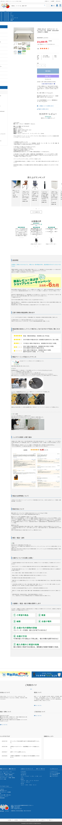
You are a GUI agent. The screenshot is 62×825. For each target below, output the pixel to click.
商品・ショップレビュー (54, 776)
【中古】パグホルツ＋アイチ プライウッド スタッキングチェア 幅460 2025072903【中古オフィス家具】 (25, 194)
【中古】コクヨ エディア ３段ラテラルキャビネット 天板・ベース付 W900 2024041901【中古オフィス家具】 (54, 194)
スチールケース (23, 774)
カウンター (2, 774)
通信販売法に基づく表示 (34, 820)
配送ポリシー (51, 820)
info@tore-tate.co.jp (18, 808)
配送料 (41, 44)
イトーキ (22, 783)
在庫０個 (12, 19)
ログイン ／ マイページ (4, 796)
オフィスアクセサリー (4, 777)
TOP (1, 12)
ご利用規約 (16, 820)
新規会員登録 (2, 797)
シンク (40, 776)
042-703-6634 (17, 806)
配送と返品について (3, 790)
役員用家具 (10, 774)
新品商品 (13, 777)
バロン (27, 780)
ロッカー (13, 773)
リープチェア (27, 776)
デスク (10, 771)
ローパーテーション (9, 776)
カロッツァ (28, 781)
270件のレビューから (35, 224)
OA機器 (9, 777)
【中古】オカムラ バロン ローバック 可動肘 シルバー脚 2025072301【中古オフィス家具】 (35, 194)
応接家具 (6, 774)
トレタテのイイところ (54, 771)
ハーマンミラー (23, 771)
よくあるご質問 (2, 794)
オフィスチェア (5, 771)
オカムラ (11, 15)
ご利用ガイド (47, 1)
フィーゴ (31, 780)
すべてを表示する (36, 212)
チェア (1, 771)
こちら (49, 92)
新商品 (11, 20)
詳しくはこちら (38, 705)
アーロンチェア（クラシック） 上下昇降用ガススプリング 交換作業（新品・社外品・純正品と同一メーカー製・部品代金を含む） (45, 195)
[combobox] (28, 5)
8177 (11, 12)
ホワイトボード (2, 776)
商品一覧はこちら (13, 768)
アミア (22, 776)
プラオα (30, 784)
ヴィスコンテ (36, 780)
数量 (38, 63)
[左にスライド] (33, 208)
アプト (22, 777)
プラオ (26, 784)
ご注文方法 (2, 789)
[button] (54, 83)
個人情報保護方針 (23, 820)
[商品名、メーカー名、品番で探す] (44, 5)
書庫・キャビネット (7, 773)
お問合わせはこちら (16, 297)
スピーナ (22, 784)
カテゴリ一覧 (6, 12)
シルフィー (23, 781)
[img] (36, 223)
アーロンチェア (23, 773)
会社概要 (52, 1)
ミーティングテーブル (14, 17)
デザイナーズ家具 (3, 779)
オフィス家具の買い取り (54, 774)
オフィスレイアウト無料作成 (55, 773)
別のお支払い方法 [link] (48, 79)
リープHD (36, 776)
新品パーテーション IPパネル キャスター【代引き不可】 (16, 192)
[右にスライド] (39, 208)
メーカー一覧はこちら (41, 768)
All (10, 13)
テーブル (11, 16)
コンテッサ (23, 780)
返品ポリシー (44, 820)
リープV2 (32, 776)
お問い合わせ (58, 1)
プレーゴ (34, 784)
